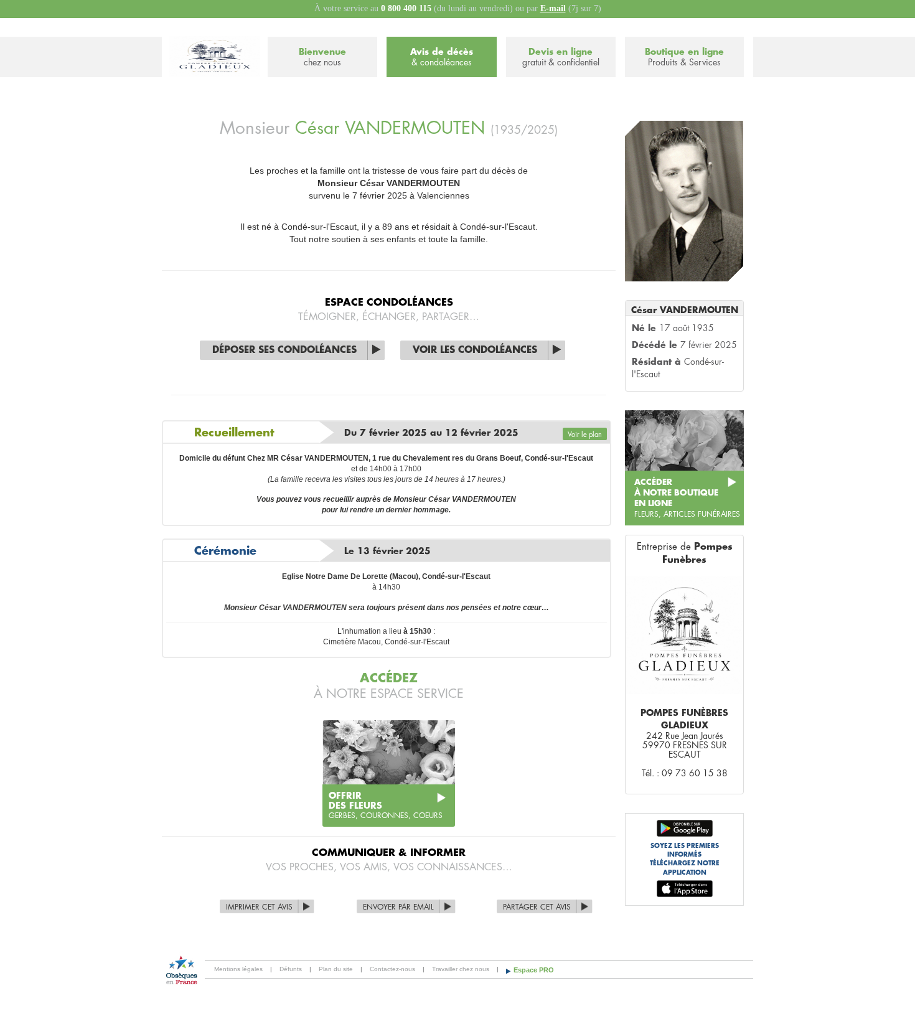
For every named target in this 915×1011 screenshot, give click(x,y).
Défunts (290, 969)
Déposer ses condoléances (284, 350)
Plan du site (336, 969)
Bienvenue (322, 57)
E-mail (553, 8)
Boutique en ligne (684, 57)
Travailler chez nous (460, 969)
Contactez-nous (392, 969)
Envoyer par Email (398, 907)
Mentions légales (238, 969)
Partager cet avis (537, 907)
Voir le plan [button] (585, 434)
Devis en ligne (560, 57)
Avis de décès (441, 57)
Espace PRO (534, 970)
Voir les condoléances (475, 350)
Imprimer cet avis (259, 907)
